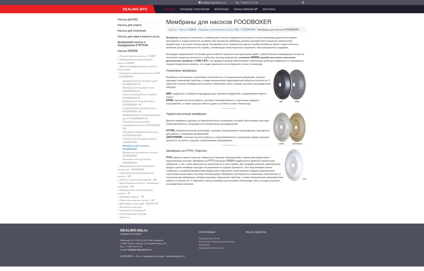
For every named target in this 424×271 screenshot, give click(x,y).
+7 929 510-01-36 (248, 2)
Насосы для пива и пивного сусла (138, 36)
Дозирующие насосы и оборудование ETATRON (133, 43)
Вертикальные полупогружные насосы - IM (135, 191)
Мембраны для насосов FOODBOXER (136, 147)
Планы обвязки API (246, 9)
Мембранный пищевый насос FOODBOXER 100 (139, 102)
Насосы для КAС (128, 19)
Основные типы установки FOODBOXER (137, 160)
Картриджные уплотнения (211, 247)
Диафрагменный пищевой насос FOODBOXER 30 (140, 82)
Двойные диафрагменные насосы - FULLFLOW (138, 67)
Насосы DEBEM (127, 51)
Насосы (170, 9)
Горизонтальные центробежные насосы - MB (136, 174)
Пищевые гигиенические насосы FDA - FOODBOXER (139, 74)
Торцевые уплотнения (194, 9)
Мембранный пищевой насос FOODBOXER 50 (139, 89)
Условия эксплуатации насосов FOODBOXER (139, 140)
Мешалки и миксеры (131, 206)
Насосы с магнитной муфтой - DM (138, 179)
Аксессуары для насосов (133, 213)
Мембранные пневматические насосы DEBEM (135, 61)
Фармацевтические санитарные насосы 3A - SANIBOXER (136, 167)
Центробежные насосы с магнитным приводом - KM (138, 184)
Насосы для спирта (129, 25)
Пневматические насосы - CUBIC (138, 56)
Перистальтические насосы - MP (137, 200)
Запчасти (125, 217)
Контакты (269, 9)
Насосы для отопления (132, 30)
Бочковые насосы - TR (132, 196)
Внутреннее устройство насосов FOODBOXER (140, 154)
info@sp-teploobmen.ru (213, 2)
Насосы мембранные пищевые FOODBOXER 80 (140, 96)
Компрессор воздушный (133, 210)
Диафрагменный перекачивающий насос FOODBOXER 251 (141, 116)
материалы (221, 9)
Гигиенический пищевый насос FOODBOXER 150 (139, 109)
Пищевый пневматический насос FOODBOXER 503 (140, 133)
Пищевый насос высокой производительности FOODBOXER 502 (141, 125)
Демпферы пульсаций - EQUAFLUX (139, 203)
